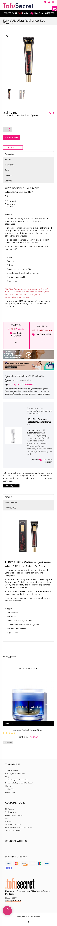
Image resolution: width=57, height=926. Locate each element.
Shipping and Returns (13, 824)
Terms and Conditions (13, 830)
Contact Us (9, 789)
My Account (9, 809)
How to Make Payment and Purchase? (18, 783)
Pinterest (25, 848)
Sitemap (8, 786)
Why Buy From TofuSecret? (15, 774)
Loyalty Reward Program (14, 815)
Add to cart (12, 137)
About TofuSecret (11, 771)
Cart (6, 818)
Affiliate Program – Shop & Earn (16, 780)
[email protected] (13, 900)
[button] (7, 36)
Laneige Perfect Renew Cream (28, 730)
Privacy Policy (10, 792)
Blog (7, 777)
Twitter (19, 848)
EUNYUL (14, 147)
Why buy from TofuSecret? (20, 384)
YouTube (31, 848)
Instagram (13, 848)
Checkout (8, 821)
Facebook (7, 848)
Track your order (11, 812)
